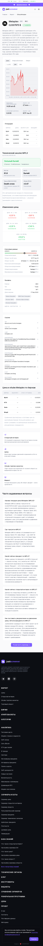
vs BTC (9, 64)
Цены (3, 693)
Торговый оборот (7, 704)
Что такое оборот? (8, 859)
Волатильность (6, 778)
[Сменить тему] (35, 9)
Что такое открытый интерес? (12, 844)
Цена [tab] (7, 60)
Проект (4, 906)
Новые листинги (6, 774)
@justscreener (22, 5)
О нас (3, 911)
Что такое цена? (7, 851)
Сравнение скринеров (11, 892)
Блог (3, 877)
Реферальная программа (13, 896)
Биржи (4, 710)
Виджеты (5, 887)
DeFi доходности (7, 770)
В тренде (4, 751)
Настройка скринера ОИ (9, 848)
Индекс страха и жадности (10, 736)
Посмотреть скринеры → (21, 645)
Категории (6, 719)
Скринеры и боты (9, 795)
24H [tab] (15, 64)
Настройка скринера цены (10, 855)
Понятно (34, 939)
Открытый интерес (7, 697)
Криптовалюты (8, 715)
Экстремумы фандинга (9, 759)
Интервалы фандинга (8, 762)
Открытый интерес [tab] (17, 60)
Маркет (4, 688)
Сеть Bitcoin (5, 743)
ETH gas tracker (6, 747)
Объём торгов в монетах (9, 700)
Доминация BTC (6, 785)
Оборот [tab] (28, 60)
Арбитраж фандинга (8, 822)
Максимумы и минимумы (9, 782)
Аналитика (6, 727)
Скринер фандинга (7, 815)
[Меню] (39, 9)
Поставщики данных (8, 918)
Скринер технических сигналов (12, 818)
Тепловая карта (6, 732)
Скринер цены (6, 799)
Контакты (4, 915)
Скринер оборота (7, 807)
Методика (4, 922)
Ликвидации (5, 834)
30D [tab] (20, 64)
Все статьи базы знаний (10, 867)
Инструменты (7, 882)
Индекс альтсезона (8, 789)
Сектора (4, 755)
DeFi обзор (5, 740)
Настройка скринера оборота (11, 863)
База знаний (7, 839)
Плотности (5, 826)
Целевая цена (6, 830)
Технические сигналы (11, 872)
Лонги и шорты (6, 766)
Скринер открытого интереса (11, 803)
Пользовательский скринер (10, 811)
